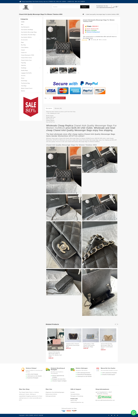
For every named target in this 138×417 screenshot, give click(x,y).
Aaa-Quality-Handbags (27, 29)
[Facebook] (109, 415)
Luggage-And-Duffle (26, 73)
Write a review (102, 39)
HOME (23, 22)
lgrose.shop (74, 400)
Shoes (22, 78)
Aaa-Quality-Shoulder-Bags (28, 34)
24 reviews (93, 39)
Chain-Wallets (25, 47)
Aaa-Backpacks (25, 27)
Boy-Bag (23, 45)
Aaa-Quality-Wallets (26, 37)
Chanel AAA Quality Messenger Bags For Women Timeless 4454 (71, 145)
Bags (22, 42)
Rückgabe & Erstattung (77, 396)
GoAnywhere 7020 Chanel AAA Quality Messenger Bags (89, 345)
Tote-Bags (24, 85)
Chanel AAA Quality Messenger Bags (88, 140)
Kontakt (73, 392)
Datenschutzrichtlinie (51, 394)
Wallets (23, 90)
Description (49, 108)
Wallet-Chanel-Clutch (26, 88)
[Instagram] (115, 415)
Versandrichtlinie (75, 394)
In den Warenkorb (59, 98)
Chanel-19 (23, 52)
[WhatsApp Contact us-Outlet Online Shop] (133, 412)
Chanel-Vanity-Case (26, 60)
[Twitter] (112, 415)
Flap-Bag (23, 62)
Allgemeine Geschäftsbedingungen (55, 392)
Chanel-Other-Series (26, 57)
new (22, 24)
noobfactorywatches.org (77, 402)
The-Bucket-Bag (25, 83)
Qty (46, 98)
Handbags (23, 68)
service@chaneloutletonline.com (106, 400)
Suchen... (84, 6)
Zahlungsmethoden (51, 396)
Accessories (24, 39)
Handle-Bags (24, 70)
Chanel (23, 50)
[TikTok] (117, 415)
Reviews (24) (58, 108)
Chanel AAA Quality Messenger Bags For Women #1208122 (81, 126)
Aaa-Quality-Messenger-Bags (29, 32)
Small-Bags (24, 80)
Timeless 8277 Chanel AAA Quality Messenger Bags (73, 345)
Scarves (23, 75)
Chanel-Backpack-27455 (27, 55)
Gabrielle (23, 65)
